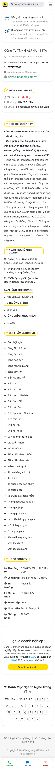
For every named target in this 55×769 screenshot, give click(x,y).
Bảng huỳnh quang (18, 365)
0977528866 (14, 67)
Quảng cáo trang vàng (28, 30)
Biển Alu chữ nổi (16, 377)
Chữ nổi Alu (13, 425)
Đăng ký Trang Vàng (19, 738)
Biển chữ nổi (14, 389)
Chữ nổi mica (14, 430)
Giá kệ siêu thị (15, 448)
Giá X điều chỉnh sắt (18, 460)
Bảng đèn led (14, 354)
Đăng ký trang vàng (27, 17)
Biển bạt (12, 383)
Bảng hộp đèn (15, 360)
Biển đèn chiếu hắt (17, 395)
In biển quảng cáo (17, 466)
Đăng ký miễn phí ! (28, 667)
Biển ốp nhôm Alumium (20, 413)
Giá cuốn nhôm (15, 442)
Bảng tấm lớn (14, 371)
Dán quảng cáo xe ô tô (19, 436)
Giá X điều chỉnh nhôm (19, 454)
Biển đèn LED (14, 401)
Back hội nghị (14, 342)
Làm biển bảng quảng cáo (21, 519)
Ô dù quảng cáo (16, 531)
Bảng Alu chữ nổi (16, 348)
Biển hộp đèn (14, 407)
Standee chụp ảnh (17, 549)
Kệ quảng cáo (15, 489)
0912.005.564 (44, 656)
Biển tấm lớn (14, 419)
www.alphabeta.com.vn (22, 77)
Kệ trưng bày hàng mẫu (20, 495)
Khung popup (15, 507)
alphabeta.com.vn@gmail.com (22, 72)
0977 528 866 (25, 102)
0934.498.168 (21, 656)
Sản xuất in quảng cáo (19, 537)
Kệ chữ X (12, 478)
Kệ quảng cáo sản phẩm (20, 484)
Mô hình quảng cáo (18, 525)
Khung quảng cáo (17, 513)
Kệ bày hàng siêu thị (18, 472)
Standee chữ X (15, 543)
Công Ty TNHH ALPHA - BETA (25, 5)
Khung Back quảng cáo (20, 501)
